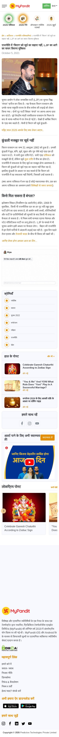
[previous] (3, 510)
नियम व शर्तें (7, 686)
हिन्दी (54, 6)
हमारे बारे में (6, 664)
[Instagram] (4, 724)
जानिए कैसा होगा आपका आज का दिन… (19, 241)
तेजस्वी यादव (21, 234)
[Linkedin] (17, 724)
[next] (55, 510)
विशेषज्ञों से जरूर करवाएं (42, 185)
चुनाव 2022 (15, 315)
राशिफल (47, 155)
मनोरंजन (14, 323)
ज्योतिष (13, 300)
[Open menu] (4, 6)
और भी (50, 356)
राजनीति (14, 337)
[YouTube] (30, 724)
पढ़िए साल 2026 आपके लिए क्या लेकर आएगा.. (23, 130)
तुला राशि (29, 159)
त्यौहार (13, 330)
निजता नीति (7, 673)
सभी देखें (54, 487)
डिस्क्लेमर (6, 677)
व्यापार (13, 308)
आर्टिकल (10, 36)
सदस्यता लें (47, 437)
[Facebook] (10, 724)
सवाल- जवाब (7, 668)
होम (3, 36)
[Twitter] (23, 724)
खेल (12, 345)
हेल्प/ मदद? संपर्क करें (11, 691)
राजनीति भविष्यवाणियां (23, 36)
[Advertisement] (29, 574)
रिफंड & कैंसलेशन (10, 682)
